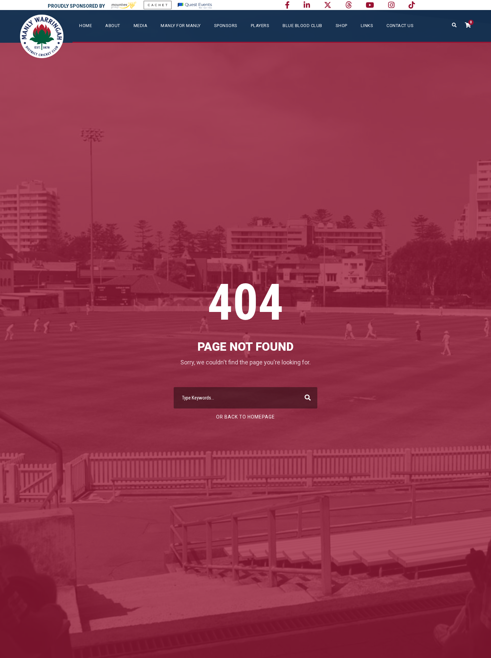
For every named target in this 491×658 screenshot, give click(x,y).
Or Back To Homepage (245, 417)
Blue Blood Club (302, 25)
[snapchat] (411, 5)
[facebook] (287, 5)
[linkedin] (307, 5)
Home (85, 25)
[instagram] (391, 5)
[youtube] (370, 5)
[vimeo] (348, 5)
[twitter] (327, 5)
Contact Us (400, 25)
